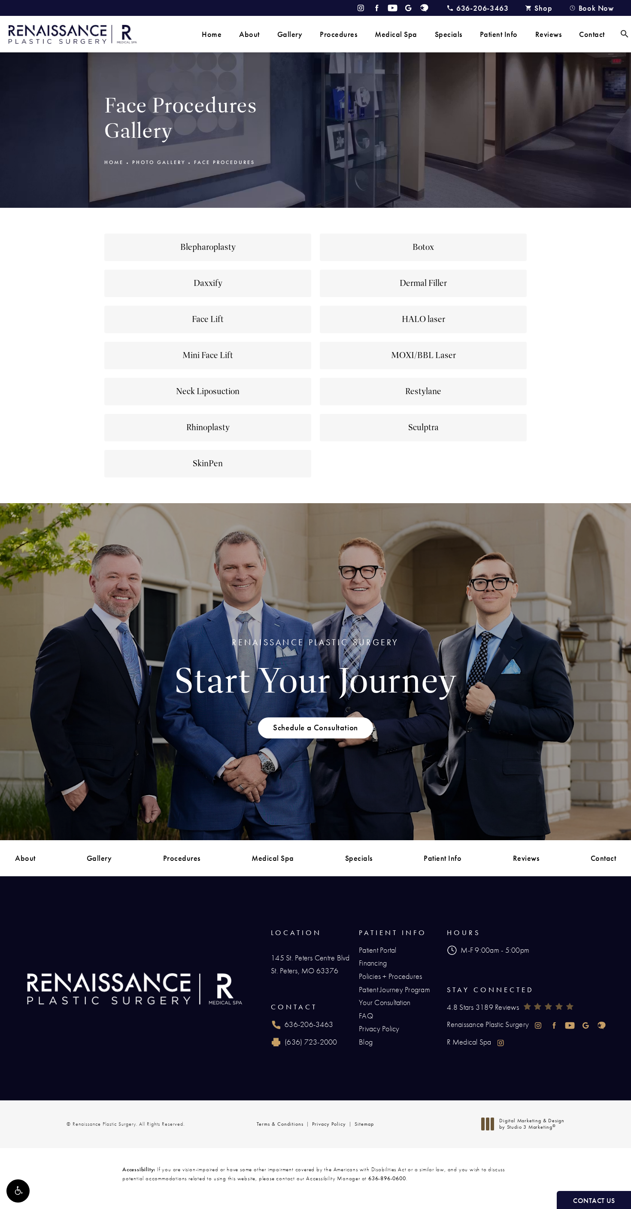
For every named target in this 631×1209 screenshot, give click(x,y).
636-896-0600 (387, 1178)
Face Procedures (224, 162)
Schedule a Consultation (315, 728)
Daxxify (208, 283)
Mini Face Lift (207, 355)
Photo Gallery (158, 162)
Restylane (423, 391)
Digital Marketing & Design (531, 1124)
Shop (543, 8)
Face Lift (208, 319)
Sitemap (364, 1124)
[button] (18, 1191)
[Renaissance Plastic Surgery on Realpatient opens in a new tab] (424, 8)
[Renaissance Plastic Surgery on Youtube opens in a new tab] (392, 8)
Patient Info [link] (499, 34)
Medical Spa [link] (396, 34)
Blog (366, 1042)
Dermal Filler (423, 283)
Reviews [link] (548, 34)
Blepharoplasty (208, 247)
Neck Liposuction (208, 391)
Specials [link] (448, 34)
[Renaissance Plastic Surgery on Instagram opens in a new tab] (361, 8)
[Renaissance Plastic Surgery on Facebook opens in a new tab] (376, 8)
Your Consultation (384, 1002)
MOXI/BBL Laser (423, 355)
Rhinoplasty (208, 427)
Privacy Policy (379, 1028)
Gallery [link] (290, 34)
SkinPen (208, 463)
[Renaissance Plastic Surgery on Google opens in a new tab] (408, 8)
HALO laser (423, 319)
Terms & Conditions (280, 1124)
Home (114, 162)
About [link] (249, 34)
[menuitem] (211, 34)
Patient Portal (378, 950)
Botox (423, 247)
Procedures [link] (338, 34)
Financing (373, 963)
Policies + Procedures (390, 976)
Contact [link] (592, 34)
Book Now (596, 8)
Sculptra (423, 427)
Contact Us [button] (594, 1200)
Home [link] (211, 34)
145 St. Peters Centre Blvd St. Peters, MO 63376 (310, 964)
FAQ (366, 1016)
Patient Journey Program (394, 989)
